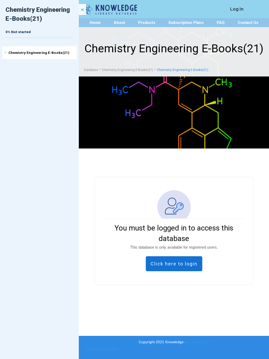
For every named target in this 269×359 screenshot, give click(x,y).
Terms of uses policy (101, 349)
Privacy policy (198, 342)
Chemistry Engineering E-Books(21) (38, 53)
